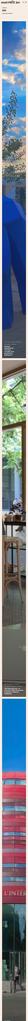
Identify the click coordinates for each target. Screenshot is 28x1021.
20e (5, 342)
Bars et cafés (10, 684)
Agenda (9, 342)
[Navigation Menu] (26, 2)
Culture (13, 342)
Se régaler (19, 686)
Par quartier (18, 342)
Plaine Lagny (7, 344)
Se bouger (13, 344)
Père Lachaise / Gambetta (10, 686)
